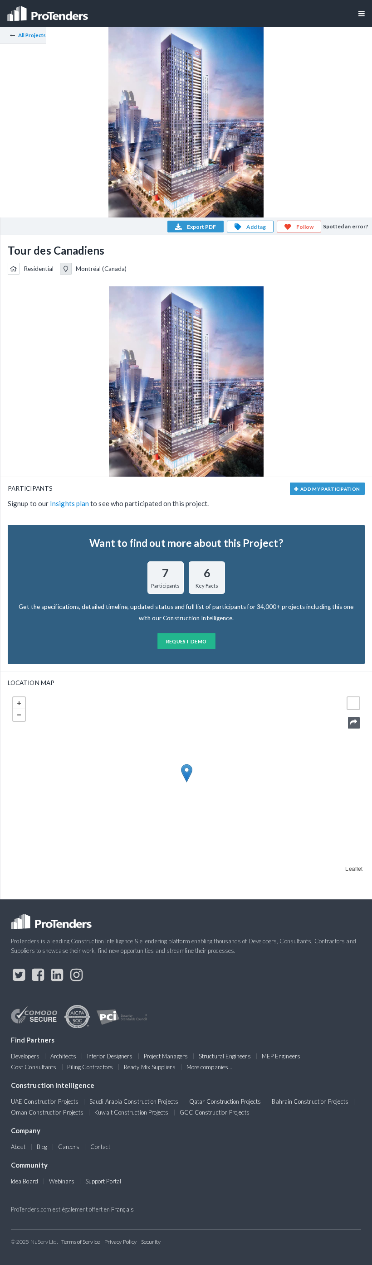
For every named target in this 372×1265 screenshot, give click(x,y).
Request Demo (186, 641)
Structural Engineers (225, 1056)
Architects (63, 1056)
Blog (42, 1146)
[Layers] (353, 703)
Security (151, 1241)
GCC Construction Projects (215, 1112)
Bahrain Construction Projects (310, 1101)
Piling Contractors (90, 1067)
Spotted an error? (345, 226)
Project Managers (166, 1056)
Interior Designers (109, 1056)
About (18, 1146)
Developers (25, 1056)
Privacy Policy (120, 1241)
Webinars (61, 1181)
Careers (68, 1146)
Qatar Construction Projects (225, 1101)
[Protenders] (48, 10)
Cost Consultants (33, 1067)
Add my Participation (329, 489)
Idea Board (24, 1181)
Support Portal (103, 1181)
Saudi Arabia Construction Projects (133, 1101)
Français (122, 1209)
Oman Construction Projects (47, 1112)
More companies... (209, 1067)
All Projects (32, 35)
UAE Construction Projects (44, 1101)
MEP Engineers (281, 1056)
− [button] (19, 715)
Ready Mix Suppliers (150, 1067)
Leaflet (353, 868)
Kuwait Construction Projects (131, 1112)
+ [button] (19, 703)
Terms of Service (80, 1241)
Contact (100, 1146)
